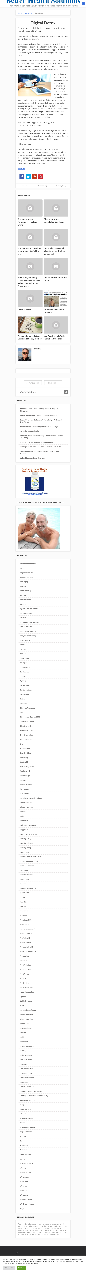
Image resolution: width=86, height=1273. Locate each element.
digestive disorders (27, 721)
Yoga (22, 1208)
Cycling (23, 681)
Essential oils (25, 748)
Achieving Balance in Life (29, 431)
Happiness (24, 830)
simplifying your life (27, 1100)
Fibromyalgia (25, 776)
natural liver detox (27, 987)
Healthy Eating (25, 839)
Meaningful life (25, 920)
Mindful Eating (25, 965)
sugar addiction (26, 1132)
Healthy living (25, 848)
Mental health (25, 942)
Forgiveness (24, 789)
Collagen (23, 663)
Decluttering (25, 685)
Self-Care (23, 1064)
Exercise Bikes (25, 753)
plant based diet (26, 1019)
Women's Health (26, 1199)
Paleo (22, 1005)
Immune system (26, 875)
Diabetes (23, 703)
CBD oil (23, 654)
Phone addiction (26, 1015)
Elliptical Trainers (26, 730)
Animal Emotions (26, 577)
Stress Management (27, 1127)
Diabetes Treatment (27, 708)
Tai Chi (22, 1141)
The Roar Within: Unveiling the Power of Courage (39, 427)
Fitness (23, 780)
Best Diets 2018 (26, 627)
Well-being (24, 1181)
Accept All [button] (21, 1268)
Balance (23, 618)
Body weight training (28, 636)
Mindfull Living (25, 969)
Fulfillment (24, 794)
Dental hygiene (26, 690)
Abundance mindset (28, 564)
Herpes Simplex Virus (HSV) (30, 857)
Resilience (24, 1042)
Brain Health (25, 640)
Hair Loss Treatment (28, 825)
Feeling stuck (25, 771)
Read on (21, 168)
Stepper (23, 1114)
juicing (22, 897)
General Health (26, 803)
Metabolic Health (26, 947)
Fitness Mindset (26, 784)
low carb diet (25, 911)
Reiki (22, 1037)
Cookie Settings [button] (9, 1268)
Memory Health (26, 933)
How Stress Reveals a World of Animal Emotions (38, 415)
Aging (22, 568)
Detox (22, 699)
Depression (24, 694)
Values (22, 1159)
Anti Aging (24, 582)
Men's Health (25, 938)
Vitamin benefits (26, 1163)
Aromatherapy (25, 591)
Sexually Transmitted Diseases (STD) (34, 1096)
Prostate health (26, 1028)
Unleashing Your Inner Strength (32, 458)
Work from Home (27, 1204)
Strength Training (26, 1118)
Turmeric (23, 1150)
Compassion (25, 667)
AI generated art (26, 573)
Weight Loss (24, 1177)
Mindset (23, 978)
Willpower (24, 1195)
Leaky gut (24, 906)
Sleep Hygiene (25, 1109)
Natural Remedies (27, 992)
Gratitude (23, 812)
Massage (23, 915)
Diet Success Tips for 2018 (30, 717)
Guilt (22, 816)
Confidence (24, 672)
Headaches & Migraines (29, 834)
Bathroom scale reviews (29, 622)
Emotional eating (26, 735)
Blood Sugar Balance (28, 631)
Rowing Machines (26, 1046)
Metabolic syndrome (28, 951)
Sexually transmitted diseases (31, 1091)
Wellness (23, 1186)
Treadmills (24, 1145)
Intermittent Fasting (28, 888)
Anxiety (23, 586)
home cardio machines (29, 861)
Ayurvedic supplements (29, 609)
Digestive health (26, 726)
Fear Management (27, 766)
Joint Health (24, 893)
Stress (22, 1123)
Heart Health (25, 852)
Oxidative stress (26, 1001)
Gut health (24, 821)
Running (23, 1051)
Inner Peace (24, 879)
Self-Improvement (27, 1087)
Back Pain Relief (26, 613)
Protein (23, 1033)
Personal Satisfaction (28, 1010)
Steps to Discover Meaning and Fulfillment (36, 442)
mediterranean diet (27, 929)
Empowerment (26, 739)
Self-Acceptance (26, 1055)
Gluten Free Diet (26, 807)
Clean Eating (25, 658)
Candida (23, 649)
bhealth (25, 186)
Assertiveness (25, 600)
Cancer (22, 645)
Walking (23, 1168)
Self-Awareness (26, 1060)
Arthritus (23, 595)
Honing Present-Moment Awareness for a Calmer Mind (41, 447)
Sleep (22, 1105)
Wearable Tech (25, 1172)
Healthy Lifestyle (26, 843)
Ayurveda (23, 604)
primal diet (24, 1023)
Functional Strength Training (31, 798)
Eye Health (24, 762)
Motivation (24, 983)
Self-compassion (26, 1069)
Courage (23, 676)
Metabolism (24, 956)
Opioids (23, 996)
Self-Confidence (26, 1073)
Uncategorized (25, 1154)
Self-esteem (24, 1082)
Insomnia (23, 884)
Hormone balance (27, 866)
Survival (23, 1136)
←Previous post (32, 383)
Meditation (24, 924)
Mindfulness (24, 974)
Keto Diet (23, 902)
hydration (24, 870)
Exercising (24, 757)
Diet (21, 712)
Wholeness (24, 1190)
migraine (23, 960)
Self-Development (27, 1078)
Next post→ (53, 383)
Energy (22, 744)
